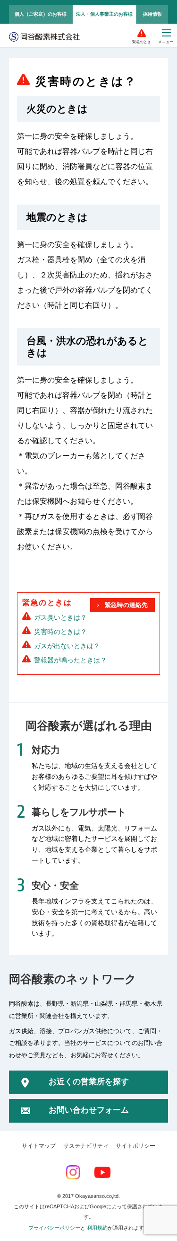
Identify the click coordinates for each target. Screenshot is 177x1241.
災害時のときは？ (60, 631)
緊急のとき (141, 42)
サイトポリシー (135, 1146)
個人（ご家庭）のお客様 (41, 14)
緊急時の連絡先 (126, 604)
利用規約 (97, 1228)
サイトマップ (39, 1146)
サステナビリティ (86, 1146)
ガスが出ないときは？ (67, 646)
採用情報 (152, 14)
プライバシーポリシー (54, 1228)
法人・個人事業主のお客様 (104, 14)
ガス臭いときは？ (60, 617)
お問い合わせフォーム (89, 1110)
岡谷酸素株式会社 (44, 37)
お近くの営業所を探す (89, 1081)
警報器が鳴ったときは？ (70, 660)
